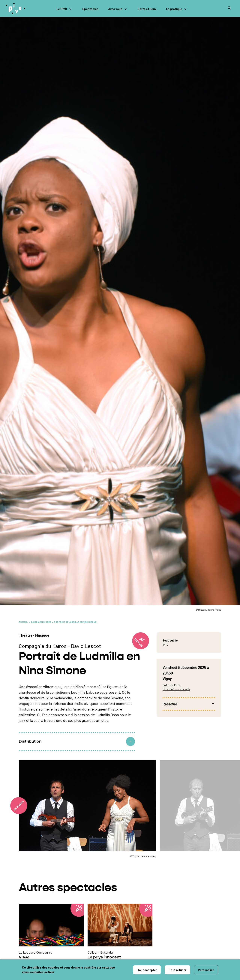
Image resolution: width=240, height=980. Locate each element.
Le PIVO (61, 9)
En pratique (174, 9)
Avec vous (115, 9)
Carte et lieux (147, 9)
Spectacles (90, 9)
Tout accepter (147, 970)
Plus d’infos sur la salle (176, 689)
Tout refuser (177, 970)
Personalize (206, 970)
